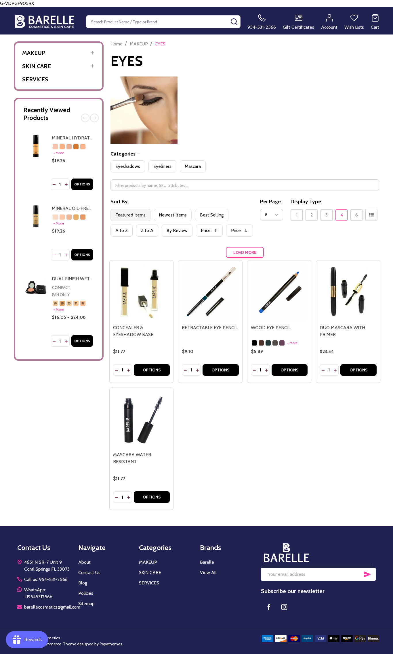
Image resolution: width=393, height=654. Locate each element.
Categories (123, 154)
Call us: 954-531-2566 (46, 579)
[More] (92, 53)
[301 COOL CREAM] (62, 146)
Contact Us (89, 572)
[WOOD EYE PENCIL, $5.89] (279, 292)
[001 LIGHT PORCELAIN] (62, 217)
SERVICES (35, 79)
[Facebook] (268, 607)
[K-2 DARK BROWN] (261, 343)
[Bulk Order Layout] (371, 214)
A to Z (121, 230)
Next (94, 118)
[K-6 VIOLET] (282, 343)
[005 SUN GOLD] (83, 217)
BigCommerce (48, 644)
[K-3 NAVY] (268, 343)
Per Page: (271, 201)
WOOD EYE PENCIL (271, 327)
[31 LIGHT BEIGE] (76, 303)
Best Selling (212, 215)
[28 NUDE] (55, 303)
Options (82, 184)
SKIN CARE (36, 66)
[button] (318, 552)
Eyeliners (162, 166)
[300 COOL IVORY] (55, 146)
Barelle (207, 562)
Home (116, 44)
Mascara (193, 166)
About (84, 562)
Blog (82, 583)
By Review (177, 230)
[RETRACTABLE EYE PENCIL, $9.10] (210, 292)
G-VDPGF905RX (196, 187)
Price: (211, 232)
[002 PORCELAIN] (69, 217)
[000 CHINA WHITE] (55, 217)
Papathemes (111, 644)
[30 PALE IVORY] (69, 303)
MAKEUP (33, 52)
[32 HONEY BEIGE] (83, 303)
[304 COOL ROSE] (83, 146)
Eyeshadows (127, 166)
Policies (85, 593)
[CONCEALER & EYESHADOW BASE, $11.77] (141, 292)
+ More (59, 153)
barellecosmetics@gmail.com (52, 607)
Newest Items (173, 215)
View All (208, 572)
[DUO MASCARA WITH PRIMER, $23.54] (348, 292)
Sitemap (86, 603)
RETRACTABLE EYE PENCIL (210, 327)
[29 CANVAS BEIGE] (62, 303)
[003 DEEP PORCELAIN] (76, 217)
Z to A (147, 230)
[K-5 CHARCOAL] (275, 343)
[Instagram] (284, 607)
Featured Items (130, 215)
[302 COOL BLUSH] (69, 146)
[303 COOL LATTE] (76, 146)
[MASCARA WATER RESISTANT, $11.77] (141, 419)
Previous (85, 118)
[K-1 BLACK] (254, 343)
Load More (244, 252)
